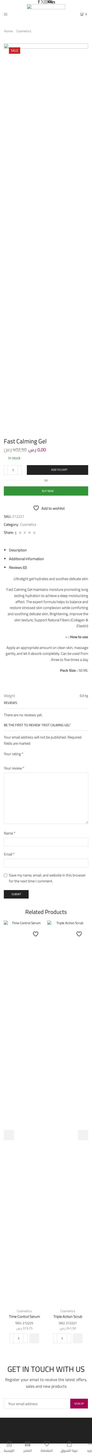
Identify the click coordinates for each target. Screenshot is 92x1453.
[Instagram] (46, 2)
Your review (14, 768)
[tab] (18, 550)
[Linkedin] (53, 2)
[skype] (33, 532)
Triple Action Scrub (67, 1316)
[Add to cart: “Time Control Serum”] (34, 1338)
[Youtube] (49, 2)
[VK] (20, 532)
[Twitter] (42, 2)
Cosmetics (23, 31)
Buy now (48, 491)
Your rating (13, 753)
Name (9, 833)
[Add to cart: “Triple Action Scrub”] (78, 1338)
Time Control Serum (24, 1316)
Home (8, 31)
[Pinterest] (24, 532)
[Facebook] (39, 2)
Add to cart (59, 469)
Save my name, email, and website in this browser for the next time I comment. (47, 878)
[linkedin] (29, 532)
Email (9, 854)
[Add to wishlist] (36, 931)
